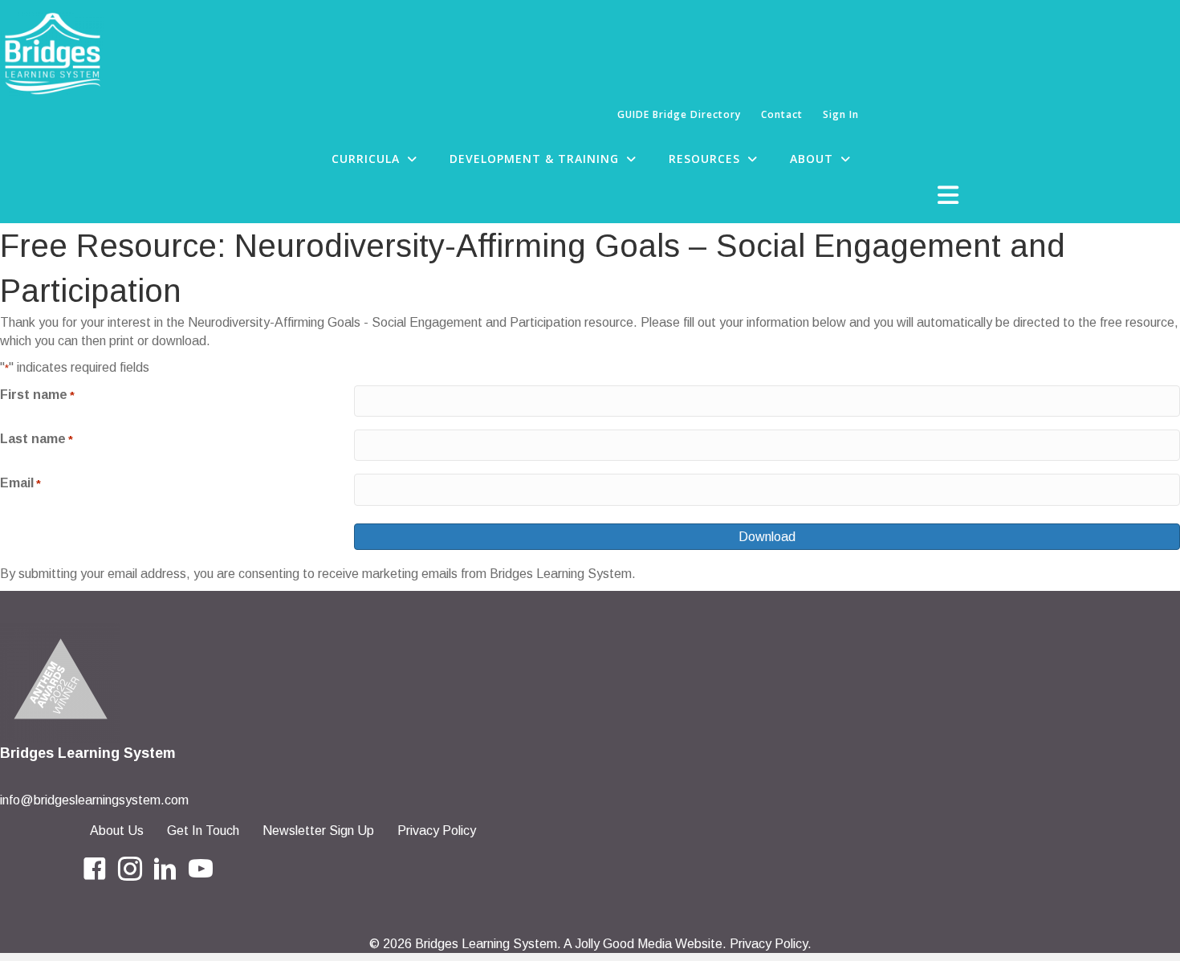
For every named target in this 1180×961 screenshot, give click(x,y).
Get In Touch (203, 830)
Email (20, 483)
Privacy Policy (436, 830)
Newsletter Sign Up (318, 830)
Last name (36, 439)
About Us (117, 830)
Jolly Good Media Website (648, 944)
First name (37, 394)
